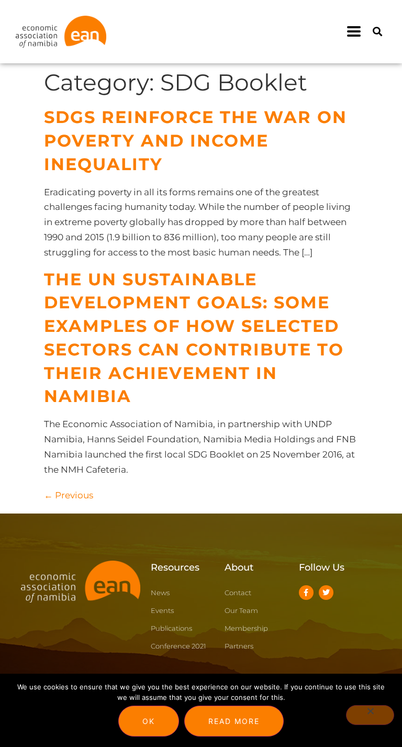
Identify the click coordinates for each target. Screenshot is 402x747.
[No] (370, 715)
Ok (148, 721)
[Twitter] (326, 592)
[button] (354, 31)
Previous (68, 495)
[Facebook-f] (306, 592)
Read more (234, 721)
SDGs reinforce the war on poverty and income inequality (195, 140)
